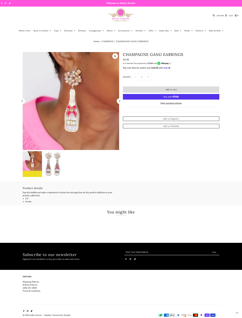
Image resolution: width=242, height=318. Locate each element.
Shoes (110, 30)
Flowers (199, 30)
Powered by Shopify (61, 315)
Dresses (82, 30)
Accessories (124, 30)
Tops (56, 30)
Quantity (127, 76)
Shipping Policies (31, 281)
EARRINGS (107, 41)
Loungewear (95, 30)
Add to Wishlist (171, 126)
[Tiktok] (9, 3)
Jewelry (139, 30)
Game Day (164, 30)
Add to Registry (171, 118)
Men (176, 30)
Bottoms (68, 30)
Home (187, 30)
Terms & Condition (31, 291)
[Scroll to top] (236, 312)
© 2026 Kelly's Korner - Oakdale (37, 315)
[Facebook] (1, 3)
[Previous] (22, 101)
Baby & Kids (215, 30)
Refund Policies (30, 285)
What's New (25, 30)
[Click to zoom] (115, 56)
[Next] (119, 101)
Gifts (151, 30)
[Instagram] (5, 3)
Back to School (41, 30)
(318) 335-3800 (30, 288)
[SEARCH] (214, 15)
